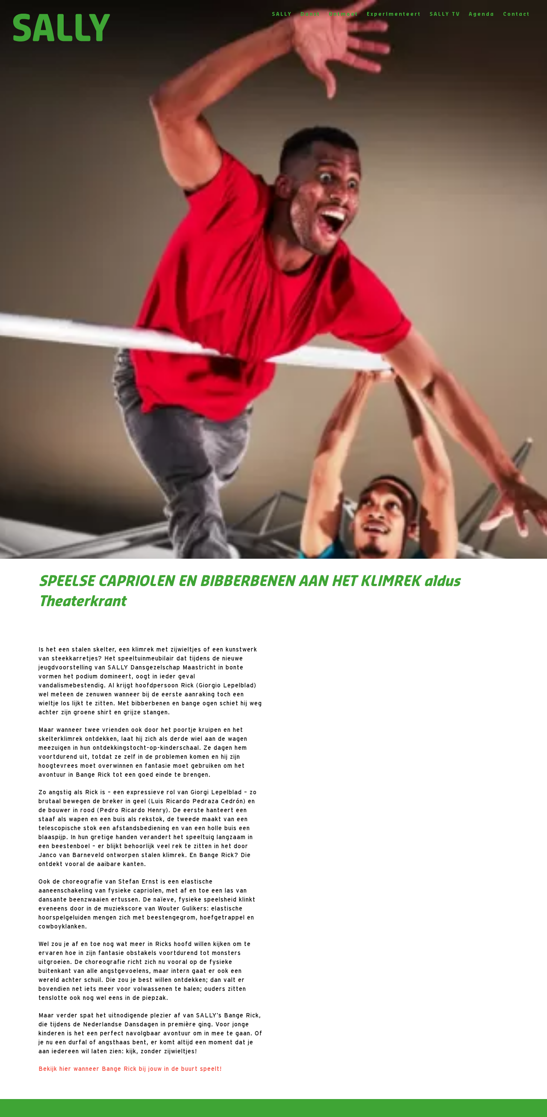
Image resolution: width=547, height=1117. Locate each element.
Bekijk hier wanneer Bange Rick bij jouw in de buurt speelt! (130, 1068)
